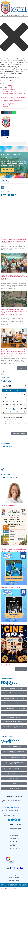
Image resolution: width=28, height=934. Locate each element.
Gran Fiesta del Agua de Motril (10, 587)
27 (14, 408)
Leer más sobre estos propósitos (12, 95)
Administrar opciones (9, 89)
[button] (14, 37)
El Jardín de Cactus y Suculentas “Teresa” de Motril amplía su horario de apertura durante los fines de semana (13, 239)
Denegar (11, 97)
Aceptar (3, 97)
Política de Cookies (8, 103)
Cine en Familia (5, 665)
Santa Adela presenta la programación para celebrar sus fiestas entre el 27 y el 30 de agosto (14, 276)
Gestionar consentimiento (8, 888)
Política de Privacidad (9, 105)
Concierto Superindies (8, 624)
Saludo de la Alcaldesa (8, 505)
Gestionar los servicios (9, 91)
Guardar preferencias (7, 100)
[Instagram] (2, 112)
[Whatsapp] (14, 112)
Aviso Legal (6, 106)
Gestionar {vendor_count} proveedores (14, 93)
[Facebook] (6, 112)
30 (14, 394)
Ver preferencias (21, 97)
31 (17, 394)
